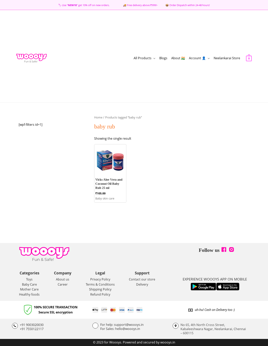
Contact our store (142, 279)
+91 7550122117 (32, 329)
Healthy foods (29, 294)
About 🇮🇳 (178, 58)
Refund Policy (100, 294)
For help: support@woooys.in (122, 324)
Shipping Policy (100, 289)
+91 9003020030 (32, 325)
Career (63, 284)
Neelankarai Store (227, 58)
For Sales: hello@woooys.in (120, 329)
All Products (142, 58)
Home (98, 117)
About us (62, 279)
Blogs (163, 58)
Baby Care (29, 284)
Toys (29, 279)
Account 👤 (197, 58)
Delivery (142, 284)
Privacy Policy (100, 279)
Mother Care (29, 289)
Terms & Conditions (100, 284)
